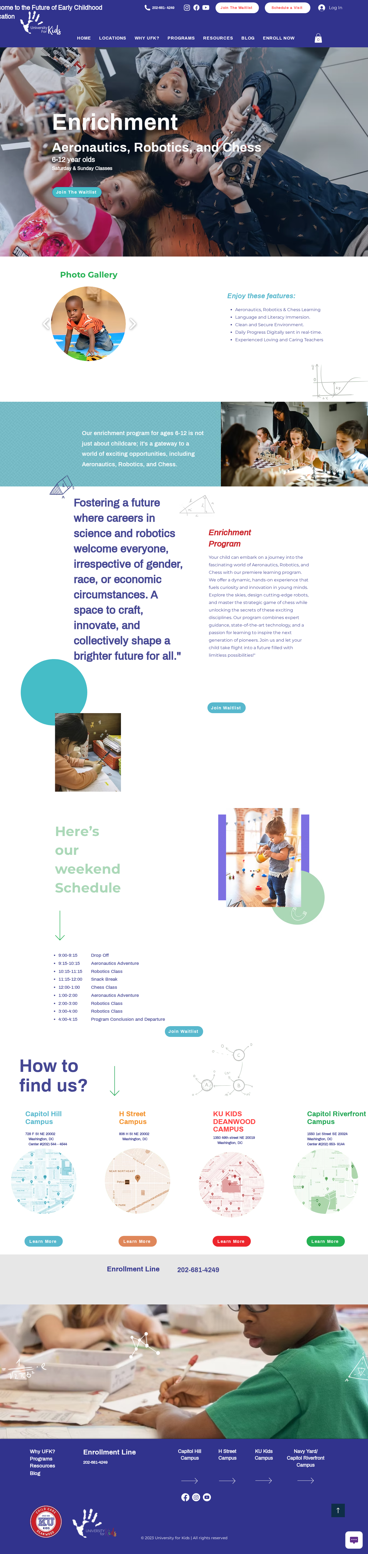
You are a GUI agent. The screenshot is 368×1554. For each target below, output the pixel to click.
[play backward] (46, 323)
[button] (113, 38)
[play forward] (133, 323)
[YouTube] (207, 1497)
